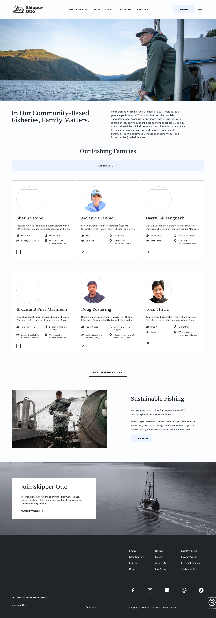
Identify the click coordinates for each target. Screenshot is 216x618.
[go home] (39, 9)
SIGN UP (184, 9)
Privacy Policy (169, 607)
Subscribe (91, 607)
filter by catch (106, 165)
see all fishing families (106, 372)
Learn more (141, 438)
